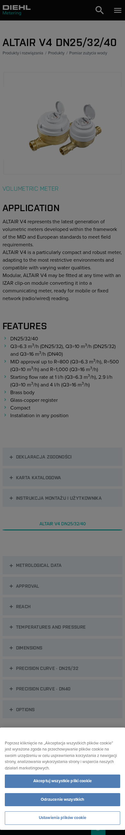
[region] (62, 779)
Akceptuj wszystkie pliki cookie (62, 780)
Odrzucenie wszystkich (63, 799)
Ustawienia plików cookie (62, 817)
